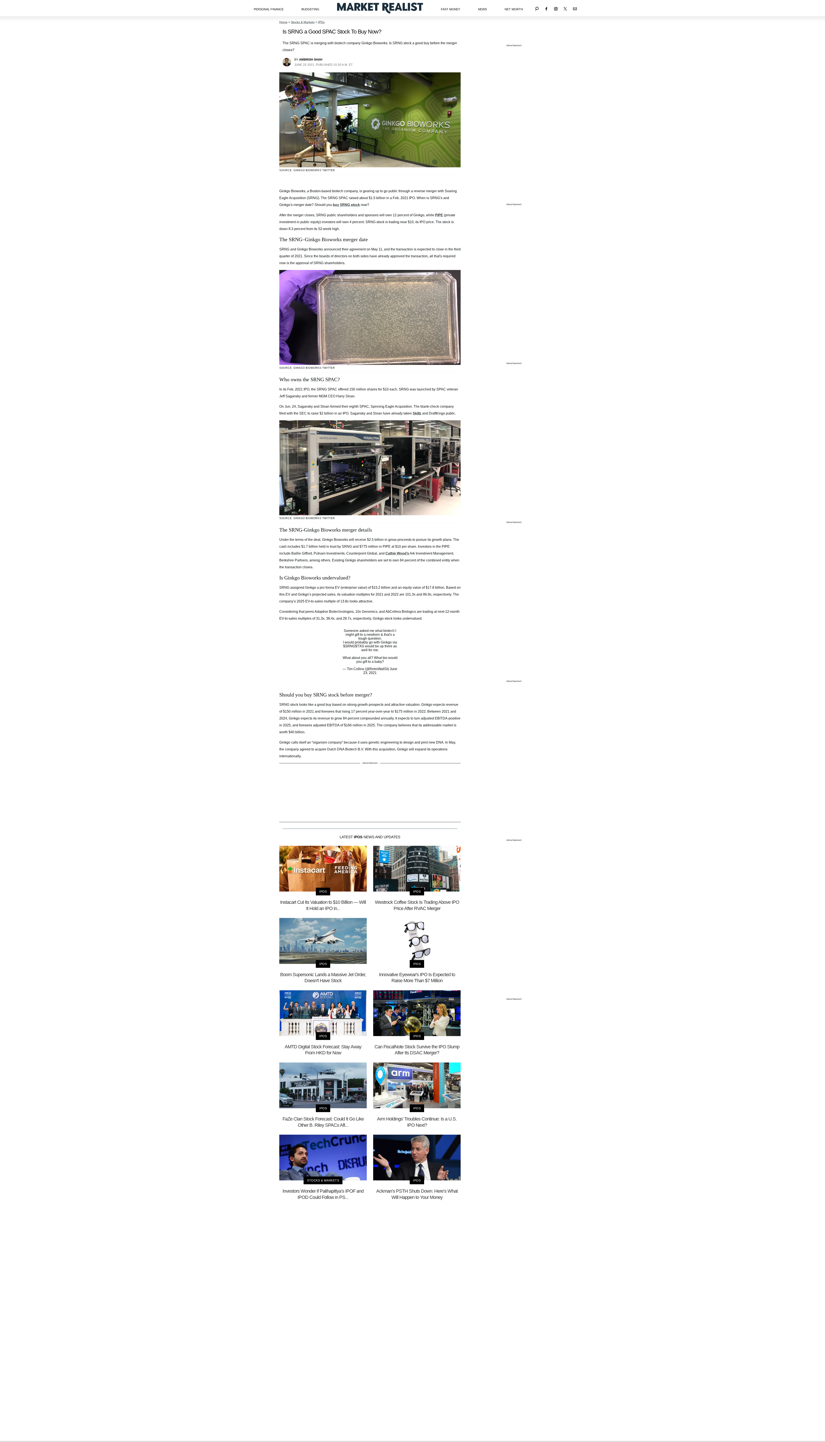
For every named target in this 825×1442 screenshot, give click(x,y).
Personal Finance (269, 9)
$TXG (359, 646)
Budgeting (310, 9)
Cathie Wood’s (397, 553)
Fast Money (450, 9)
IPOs (321, 22)
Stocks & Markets (303, 22)
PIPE (439, 215)
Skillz (417, 413)
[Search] (537, 8)
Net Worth (514, 9)
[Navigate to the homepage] (380, 8)
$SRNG (349, 646)
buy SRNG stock (346, 205)
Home (283, 22)
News (482, 9)
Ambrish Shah (310, 59)
